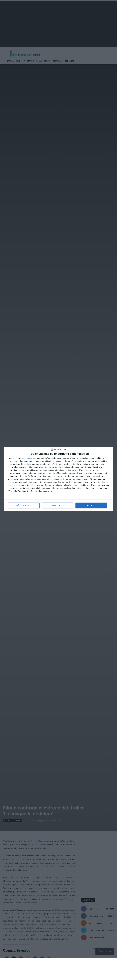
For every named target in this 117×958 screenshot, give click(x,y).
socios (29, 458)
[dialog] (58, 479)
